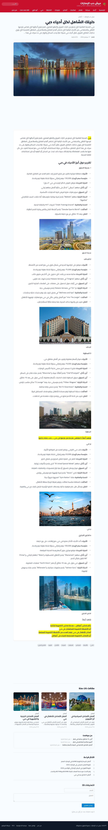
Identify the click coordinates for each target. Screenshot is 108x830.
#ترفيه (50, 645)
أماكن (65, 10)
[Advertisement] (54, 113)
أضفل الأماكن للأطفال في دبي (55, 718)
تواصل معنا (31, 826)
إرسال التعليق (88, 805)
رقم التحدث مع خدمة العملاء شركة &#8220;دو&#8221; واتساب (71, 772)
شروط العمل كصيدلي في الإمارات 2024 (78, 765)
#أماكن (57, 645)
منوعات (57, 10)
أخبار (94, 10)
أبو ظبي (35, 10)
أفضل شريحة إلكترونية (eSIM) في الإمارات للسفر (76, 761)
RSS (13, 826)
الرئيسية (102, 10)
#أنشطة (85, 645)
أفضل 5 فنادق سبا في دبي (82, 775)
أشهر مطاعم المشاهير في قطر (82, 742)
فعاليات (73, 10)
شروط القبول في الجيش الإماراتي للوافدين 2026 (76, 768)
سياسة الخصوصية (21, 826)
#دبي (91, 645)
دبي (41, 10)
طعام (80, 10)
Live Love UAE (24, 10)
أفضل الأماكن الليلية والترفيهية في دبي (29, 718)
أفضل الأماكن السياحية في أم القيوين (82, 718)
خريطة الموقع (6, 826)
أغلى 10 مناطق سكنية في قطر (82, 739)
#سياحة (63, 645)
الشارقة (49, 10)
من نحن (14, 10)
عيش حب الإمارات (89, 16)
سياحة (87, 10)
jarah (92, 37)
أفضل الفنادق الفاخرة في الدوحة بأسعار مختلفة (77, 745)
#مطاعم (78, 645)
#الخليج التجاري (42, 645)
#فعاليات (70, 645)
